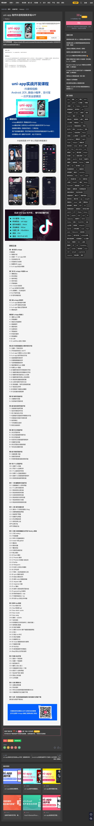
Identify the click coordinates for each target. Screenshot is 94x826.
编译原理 (69, 205)
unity (79, 215)
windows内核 (84, 235)
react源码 (86, 238)
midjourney (70, 218)
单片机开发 (76, 235)
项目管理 (69, 172)
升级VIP (84, 17)
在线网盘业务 (82, 189)
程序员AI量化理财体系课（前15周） (76, 52)
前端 (11, 3)
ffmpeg (79, 212)
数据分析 (82, 142)
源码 (62, 3)
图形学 (75, 205)
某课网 (87, 162)
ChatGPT (75, 182)
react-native (79, 149)
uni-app (10, 740)
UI (76, 169)
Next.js (85, 182)
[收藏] (54, 747)
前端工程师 (79, 155)
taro (73, 165)
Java (68, 99)
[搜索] (81, 3)
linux (82, 122)
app (81, 199)
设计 (44, 3)
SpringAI (74, 252)
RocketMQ (70, 185)
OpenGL (69, 228)
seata (68, 232)
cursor (88, 185)
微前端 (73, 242)
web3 (81, 175)
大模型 (68, 106)
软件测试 (77, 109)
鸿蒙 (80, 182)
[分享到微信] (4, 747)
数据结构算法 (77, 126)
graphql (73, 215)
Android (85, 152)
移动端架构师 (70, 169)
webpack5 (81, 225)
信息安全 (76, 122)
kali (74, 152)
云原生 (68, 136)
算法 (74, 129)
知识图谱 (80, 248)
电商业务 (75, 162)
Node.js (7, 19)
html (79, 242)
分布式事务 (76, 228)
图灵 (86, 146)
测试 (49, 3)
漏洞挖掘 (77, 185)
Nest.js (84, 132)
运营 (80, 202)
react (85, 99)
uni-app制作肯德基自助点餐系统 (31, 789)
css (85, 149)
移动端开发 (73, 179)
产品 (53, 3)
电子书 (68, 129)
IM (67, 179)
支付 (68, 165)
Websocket (75, 232)
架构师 (86, 119)
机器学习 (86, 159)
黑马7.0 (77, 195)
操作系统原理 (70, 238)
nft (87, 215)
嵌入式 (30, 3)
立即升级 (37, 731)
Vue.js (7, 786)
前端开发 (85, 179)
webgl (75, 146)
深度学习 (77, 218)
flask (87, 228)
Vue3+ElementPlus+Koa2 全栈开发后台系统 (31, 815)
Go (73, 106)
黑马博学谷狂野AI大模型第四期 (75, 83)
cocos (85, 248)
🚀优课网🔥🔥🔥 (4, 3)
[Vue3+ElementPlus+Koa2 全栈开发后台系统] (32, 802)
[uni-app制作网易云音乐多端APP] (51, 776)
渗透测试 (76, 119)
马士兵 (80, 159)
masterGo (69, 255)
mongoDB (87, 199)
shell (68, 248)
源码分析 (69, 119)
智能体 (68, 189)
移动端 (24, 3)
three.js (85, 212)
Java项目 (69, 122)
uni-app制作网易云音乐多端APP (51, 789)
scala (82, 228)
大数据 (36, 3)
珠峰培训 (81, 169)
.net (85, 205)
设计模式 (78, 165)
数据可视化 (83, 195)
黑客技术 (78, 139)
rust (68, 149)
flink (68, 215)
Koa (5, 740)
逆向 (86, 129)
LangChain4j (81, 252)
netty (76, 175)
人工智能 (80, 102)
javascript (69, 126)
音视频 (68, 152)
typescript (85, 106)
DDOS (83, 218)
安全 (58, 3)
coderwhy (69, 132)
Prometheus (83, 245)
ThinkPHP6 (81, 222)
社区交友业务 (79, 192)
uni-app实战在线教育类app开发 (12, 789)
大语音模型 (79, 238)
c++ (78, 116)
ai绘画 (68, 182)
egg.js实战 (83, 136)
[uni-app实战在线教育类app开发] (12, 776)
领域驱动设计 (70, 209)
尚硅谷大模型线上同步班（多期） (76, 48)
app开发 (69, 225)
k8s (74, 155)
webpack (75, 142)
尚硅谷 (68, 159)
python (74, 102)
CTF (74, 212)
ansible (73, 248)
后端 (17, 3)
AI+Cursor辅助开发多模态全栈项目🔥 (77, 55)
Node (68, 242)
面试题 (75, 225)
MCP (83, 185)
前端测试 (78, 209)
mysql (75, 202)
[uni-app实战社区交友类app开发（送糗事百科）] (51, 802)
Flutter (68, 142)
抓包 (74, 222)
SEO (80, 205)
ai (76, 99)
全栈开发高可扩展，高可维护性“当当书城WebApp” (12, 815)
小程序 (27, 786)
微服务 (68, 162)
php (83, 165)
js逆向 (83, 242)
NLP (85, 155)
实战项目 (82, 232)
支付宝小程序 (86, 209)
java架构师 (75, 136)
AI (40, 3)
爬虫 (84, 126)
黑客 (83, 116)
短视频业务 (17, 740)
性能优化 (69, 202)
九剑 (87, 222)
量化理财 (76, 255)
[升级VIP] (91, 814)
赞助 (20, 731)
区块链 (68, 155)
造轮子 (75, 172)
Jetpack (69, 235)
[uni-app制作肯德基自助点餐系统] (32, 776)
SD (77, 245)
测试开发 (69, 146)
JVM (79, 179)
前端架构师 (70, 109)
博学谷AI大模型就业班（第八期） (76, 76)
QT (73, 245)
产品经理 (69, 112)
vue (82, 109)
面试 (74, 116)
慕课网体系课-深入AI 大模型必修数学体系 (78, 39)
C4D (68, 252)
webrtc (86, 175)
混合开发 (76, 199)
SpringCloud (70, 139)
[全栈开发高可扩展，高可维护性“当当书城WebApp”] (12, 802)
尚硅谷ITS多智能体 (71, 79)
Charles (69, 222)
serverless (82, 172)
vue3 (68, 102)
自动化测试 (77, 132)
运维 (81, 119)
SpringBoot (80, 129)
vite (89, 136)
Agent (83, 139)
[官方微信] (91, 818)
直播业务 (75, 189)
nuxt (83, 215)
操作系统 (79, 152)
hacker (69, 116)
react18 (75, 159)
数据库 (68, 245)
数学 (82, 255)
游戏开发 (69, 199)
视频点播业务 (70, 192)
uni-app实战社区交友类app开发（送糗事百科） (17, 757)
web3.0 (69, 212)
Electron (81, 162)
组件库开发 (70, 175)
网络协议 (85, 202)
